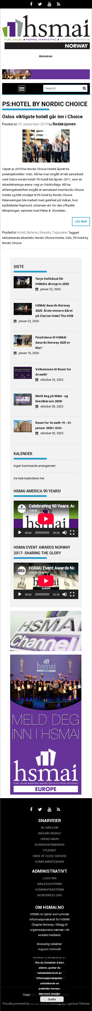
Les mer (81, 221)
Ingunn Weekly (49, 833)
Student (49, 850)
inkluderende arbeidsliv (17, 238)
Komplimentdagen (49, 861)
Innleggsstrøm (49, 884)
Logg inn (49, 878)
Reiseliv (45, 232)
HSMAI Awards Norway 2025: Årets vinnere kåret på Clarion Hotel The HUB (54, 311)
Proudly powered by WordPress (24, 1003)
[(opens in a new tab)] (23, 282)
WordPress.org (49, 895)
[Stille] (64, 532)
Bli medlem (49, 827)
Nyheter (32, 232)
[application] (46, 519)
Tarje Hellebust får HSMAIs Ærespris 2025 (52, 281)
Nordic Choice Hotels (49, 238)
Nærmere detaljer (49, 993)
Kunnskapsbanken (49, 844)
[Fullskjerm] (72, 532)
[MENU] (21, 88)
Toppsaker (60, 232)
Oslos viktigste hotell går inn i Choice (42, 116)
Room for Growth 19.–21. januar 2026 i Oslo (53, 425)
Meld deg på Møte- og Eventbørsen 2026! (51, 398)
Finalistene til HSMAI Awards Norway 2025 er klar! (52, 343)
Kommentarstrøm (49, 889)
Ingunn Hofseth (49, 949)
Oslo (68, 238)
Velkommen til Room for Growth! (53, 372)
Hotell (21, 232)
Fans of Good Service (49, 856)
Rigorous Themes (78, 1003)
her (42, 478)
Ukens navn (49, 839)
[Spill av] (19, 532)
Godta (52, 999)
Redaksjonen (64, 124)
